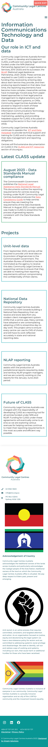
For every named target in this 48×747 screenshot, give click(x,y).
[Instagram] (4, 722)
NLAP (4, 72)
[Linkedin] (11, 722)
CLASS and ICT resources (31, 147)
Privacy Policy (18, 732)
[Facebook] (18, 722)
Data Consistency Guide (22, 198)
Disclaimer (6, 732)
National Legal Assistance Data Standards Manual (21, 185)
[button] (46, 17)
